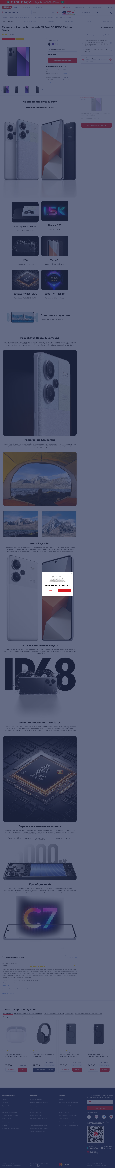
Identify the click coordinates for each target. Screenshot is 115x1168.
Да (64, 590)
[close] (71, 573)
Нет (50, 590)
